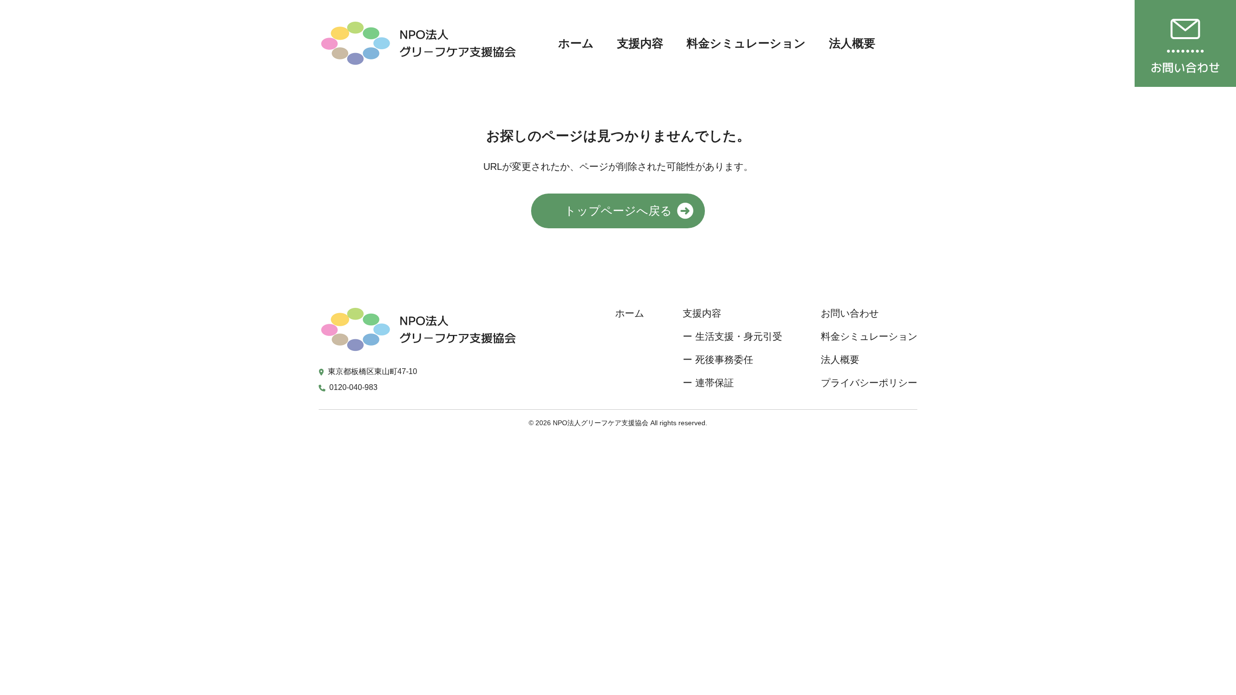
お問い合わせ (850, 313)
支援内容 (640, 43)
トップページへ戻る (618, 210)
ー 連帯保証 (708, 382)
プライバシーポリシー (869, 382)
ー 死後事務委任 (718, 359)
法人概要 (852, 43)
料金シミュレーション (746, 43)
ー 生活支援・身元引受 (732, 336)
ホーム (576, 43)
